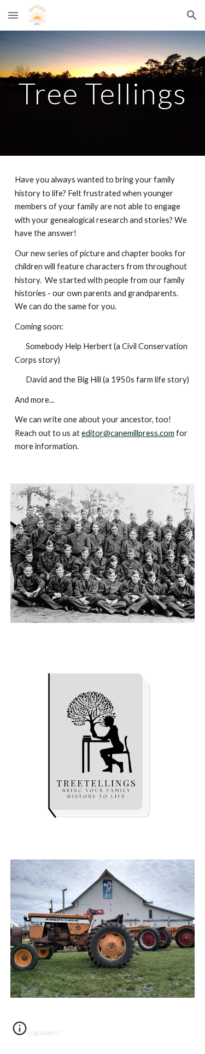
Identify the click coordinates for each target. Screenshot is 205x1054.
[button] (13, 15)
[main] (102, 93)
